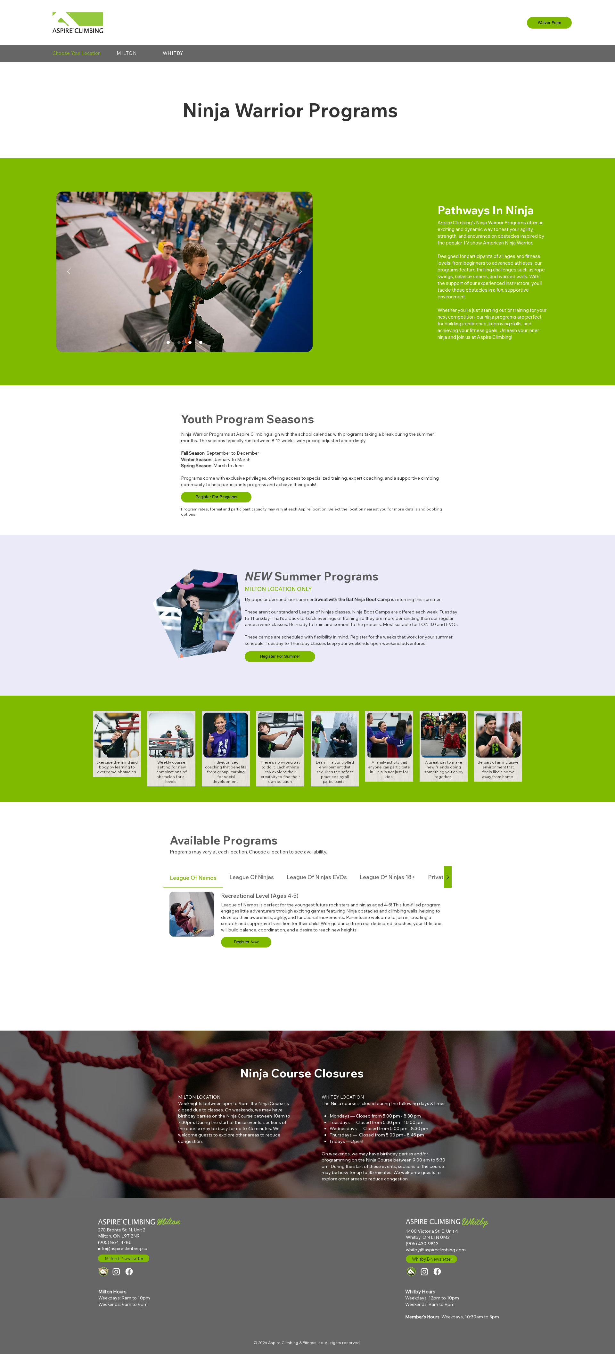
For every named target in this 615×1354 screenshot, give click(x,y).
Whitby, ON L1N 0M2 (428, 1237)
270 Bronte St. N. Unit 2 (121, 1230)
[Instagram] (116, 1271)
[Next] (300, 272)
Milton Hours (112, 1292)
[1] (168, 342)
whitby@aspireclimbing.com (436, 1250)
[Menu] (592, 21)
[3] (190, 342)
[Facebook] (129, 1271)
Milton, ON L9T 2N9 (119, 1236)
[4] (200, 342)
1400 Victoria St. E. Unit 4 (432, 1231)
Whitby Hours (420, 1292)
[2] (179, 342)
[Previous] (68, 272)
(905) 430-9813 (422, 1244)
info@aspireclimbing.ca (122, 1248)
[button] (127, 53)
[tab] (193, 877)
